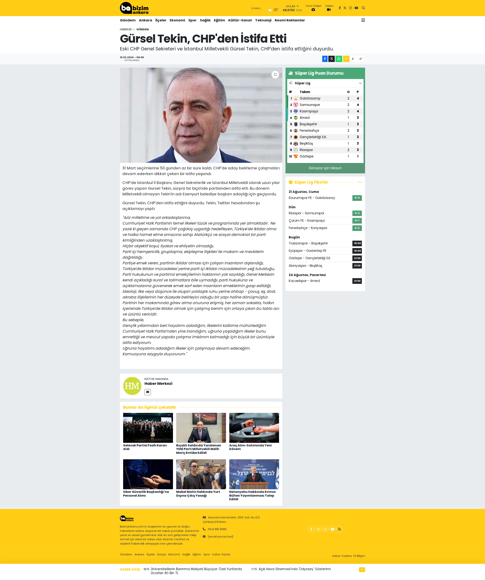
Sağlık (205, 20)
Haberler (126, 29)
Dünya (161, 554)
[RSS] (339, 529)
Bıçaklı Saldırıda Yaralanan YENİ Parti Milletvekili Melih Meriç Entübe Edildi (198, 449)
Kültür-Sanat (240, 20)
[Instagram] (325, 529)
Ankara (145, 20)
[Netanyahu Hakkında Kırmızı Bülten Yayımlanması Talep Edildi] (254, 474)
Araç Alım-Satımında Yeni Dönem (250, 447)
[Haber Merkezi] (132, 386)
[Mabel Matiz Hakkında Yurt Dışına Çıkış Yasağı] (201, 474)
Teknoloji (263, 20)
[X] (318, 529)
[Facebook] (311, 529)
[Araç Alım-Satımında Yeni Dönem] (254, 427)
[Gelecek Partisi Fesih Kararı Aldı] (148, 427)
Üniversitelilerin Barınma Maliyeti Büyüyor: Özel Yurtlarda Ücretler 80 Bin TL (196, 571)
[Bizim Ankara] (134, 8)
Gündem (128, 20)
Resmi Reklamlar (290, 20)
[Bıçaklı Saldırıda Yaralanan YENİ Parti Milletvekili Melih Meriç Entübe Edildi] (201, 427)
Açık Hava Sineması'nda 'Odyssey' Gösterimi (295, 569)
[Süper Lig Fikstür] (360, 182)
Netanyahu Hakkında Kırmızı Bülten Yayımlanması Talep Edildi (252, 495)
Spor (192, 20)
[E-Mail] (148, 392)
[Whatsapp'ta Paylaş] (339, 59)
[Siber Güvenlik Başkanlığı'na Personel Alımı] (148, 474)
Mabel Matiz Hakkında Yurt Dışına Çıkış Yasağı (198, 494)
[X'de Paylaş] (331, 59)
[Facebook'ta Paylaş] (325, 59)
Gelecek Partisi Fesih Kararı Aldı (145, 447)
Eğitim (219, 20)
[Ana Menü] (363, 20)
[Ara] (363, 8)
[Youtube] (332, 529)
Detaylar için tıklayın (325, 168)
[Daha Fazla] (346, 59)
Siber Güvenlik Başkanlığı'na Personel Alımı (146, 494)
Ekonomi (177, 20)
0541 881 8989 (217, 529)
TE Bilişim (359, 556)
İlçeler (161, 20)
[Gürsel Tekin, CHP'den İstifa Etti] (201, 115)
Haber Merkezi (158, 383)
